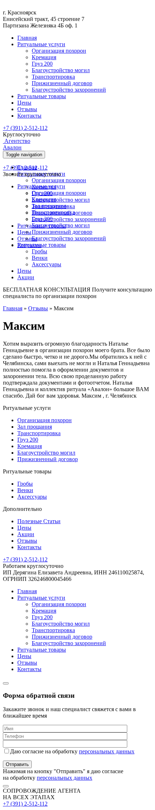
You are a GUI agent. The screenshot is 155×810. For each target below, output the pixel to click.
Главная (27, 38)
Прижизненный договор (62, 83)
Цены (24, 103)
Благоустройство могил (61, 70)
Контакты (29, 116)
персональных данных (106, 751)
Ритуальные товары (41, 96)
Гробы (39, 251)
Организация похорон (59, 51)
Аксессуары (46, 264)
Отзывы (27, 109)
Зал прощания (49, 206)
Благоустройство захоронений (69, 90)
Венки (40, 258)
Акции (25, 277)
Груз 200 (42, 64)
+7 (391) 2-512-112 (25, 128)
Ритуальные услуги (41, 44)
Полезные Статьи (39, 521)
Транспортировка (53, 77)
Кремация (44, 57)
